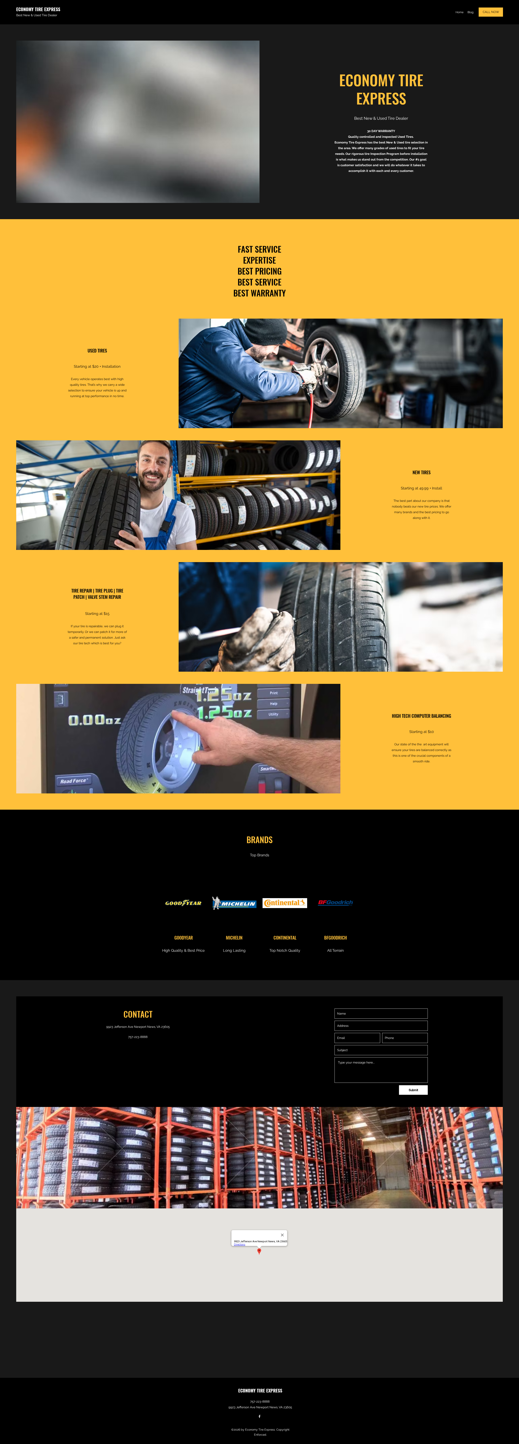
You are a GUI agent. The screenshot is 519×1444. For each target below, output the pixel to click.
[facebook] (259, 1416)
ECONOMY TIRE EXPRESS (38, 9)
